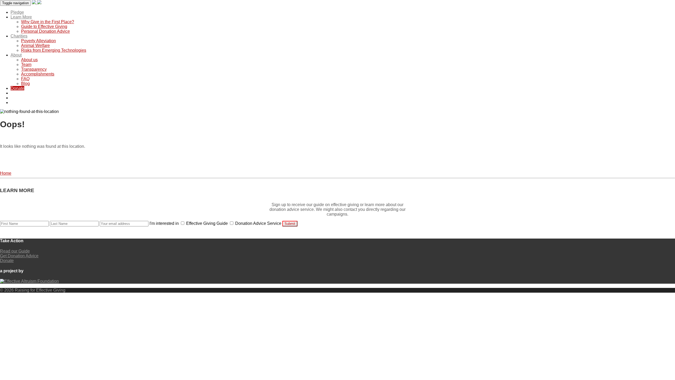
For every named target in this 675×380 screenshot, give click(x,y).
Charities (19, 36)
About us (29, 60)
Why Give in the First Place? (47, 22)
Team (26, 64)
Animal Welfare (35, 45)
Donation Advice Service (258, 223)
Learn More (21, 17)
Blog (25, 83)
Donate (17, 88)
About (16, 55)
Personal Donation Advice (45, 31)
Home (5, 173)
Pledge (17, 12)
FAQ (25, 79)
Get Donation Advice (19, 256)
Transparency (34, 69)
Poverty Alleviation (38, 41)
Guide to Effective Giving (44, 26)
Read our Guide (15, 251)
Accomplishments (37, 74)
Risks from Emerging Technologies (53, 50)
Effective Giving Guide (207, 223)
